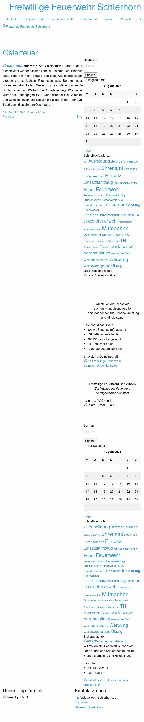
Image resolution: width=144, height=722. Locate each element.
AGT (86, 161)
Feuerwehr (108, 189)
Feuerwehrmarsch (94, 195)
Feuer (89, 189)
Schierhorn (113, 241)
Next (80, 116)
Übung (116, 265)
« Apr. (87, 151)
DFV (136, 161)
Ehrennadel (130, 169)
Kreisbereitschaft (92, 229)
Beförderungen (122, 161)
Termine (108, 19)
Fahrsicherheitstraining (125, 182)
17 (87, 125)
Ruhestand (101, 241)
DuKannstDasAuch (92, 169)
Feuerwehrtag (115, 195)
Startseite (12, 19)
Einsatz (113, 175)
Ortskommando (34, 19)
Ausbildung (99, 161)
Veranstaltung (97, 252)
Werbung (118, 259)
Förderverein (88, 19)
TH (123, 240)
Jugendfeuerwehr (62, 19)
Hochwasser (91, 210)
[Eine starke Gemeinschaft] (112, 368)
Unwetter (125, 246)
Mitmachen (127, 19)
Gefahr (121, 200)
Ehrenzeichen (94, 176)
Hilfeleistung (130, 204)
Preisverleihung (106, 234)
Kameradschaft (125, 221)
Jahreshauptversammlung (105, 214)
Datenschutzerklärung (89, 707)
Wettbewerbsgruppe (97, 265)
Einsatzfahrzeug (98, 182)
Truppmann (108, 246)
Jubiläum (133, 215)
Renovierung (89, 241)
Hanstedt (113, 204)
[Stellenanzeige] (108, 641)
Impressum (82, 702)
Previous (9, 116)
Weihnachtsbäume (96, 259)
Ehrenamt (112, 167)
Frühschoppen (92, 200)
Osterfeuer (20, 52)
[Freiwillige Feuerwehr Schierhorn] (72, 35)
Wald (127, 253)
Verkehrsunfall (117, 253)
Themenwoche (91, 247)
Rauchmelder (122, 234)
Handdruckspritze (94, 205)
